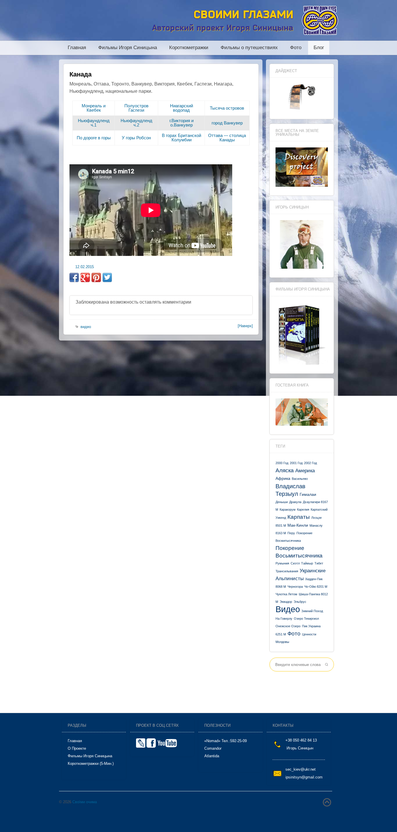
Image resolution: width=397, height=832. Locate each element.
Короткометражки (188, 47)
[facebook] (151, 746)
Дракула (295, 502)
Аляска (285, 470)
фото (294, 633)
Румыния (282, 563)
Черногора (295, 586)
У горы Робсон (136, 137)
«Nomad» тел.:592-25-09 (225, 741)
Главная (77, 47)
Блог (319, 47)
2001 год (296, 463)
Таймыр (307, 563)
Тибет (318, 563)
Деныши (282, 502)
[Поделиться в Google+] (85, 277)
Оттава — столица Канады (227, 137)
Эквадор (286, 601)
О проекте (77, 748)
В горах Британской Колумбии (181, 137)
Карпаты (298, 517)
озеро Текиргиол (306, 618)
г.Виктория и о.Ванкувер (181, 122)
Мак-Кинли (297, 525)
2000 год (282, 463)
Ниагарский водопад (181, 108)
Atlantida (211, 756)
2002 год (310, 463)
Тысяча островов (227, 108)
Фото (295, 47)
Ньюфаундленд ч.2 (136, 122)
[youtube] (167, 746)
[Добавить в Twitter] (107, 277)
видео (288, 609)
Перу (291, 533)
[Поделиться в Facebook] (74, 277)
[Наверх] (245, 326)
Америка (305, 470)
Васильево (300, 478)
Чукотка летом (286, 594)
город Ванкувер (227, 122)
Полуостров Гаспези (136, 108)
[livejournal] (140, 746)
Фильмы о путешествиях (249, 47)
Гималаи (308, 494)
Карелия (303, 509)
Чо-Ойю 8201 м (315, 586)
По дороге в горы (94, 137)
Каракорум (288, 509)
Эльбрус (300, 601)
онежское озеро (288, 626)
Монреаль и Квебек (93, 108)
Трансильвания (287, 571)
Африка (283, 478)
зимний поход (312, 611)
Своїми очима (84, 802)
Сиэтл (295, 563)
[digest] (301, 109)
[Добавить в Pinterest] (96, 277)
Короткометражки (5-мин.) (91, 763)
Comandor (212, 748)
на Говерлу (284, 618)
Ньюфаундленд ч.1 (94, 122)
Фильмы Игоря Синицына (127, 47)
